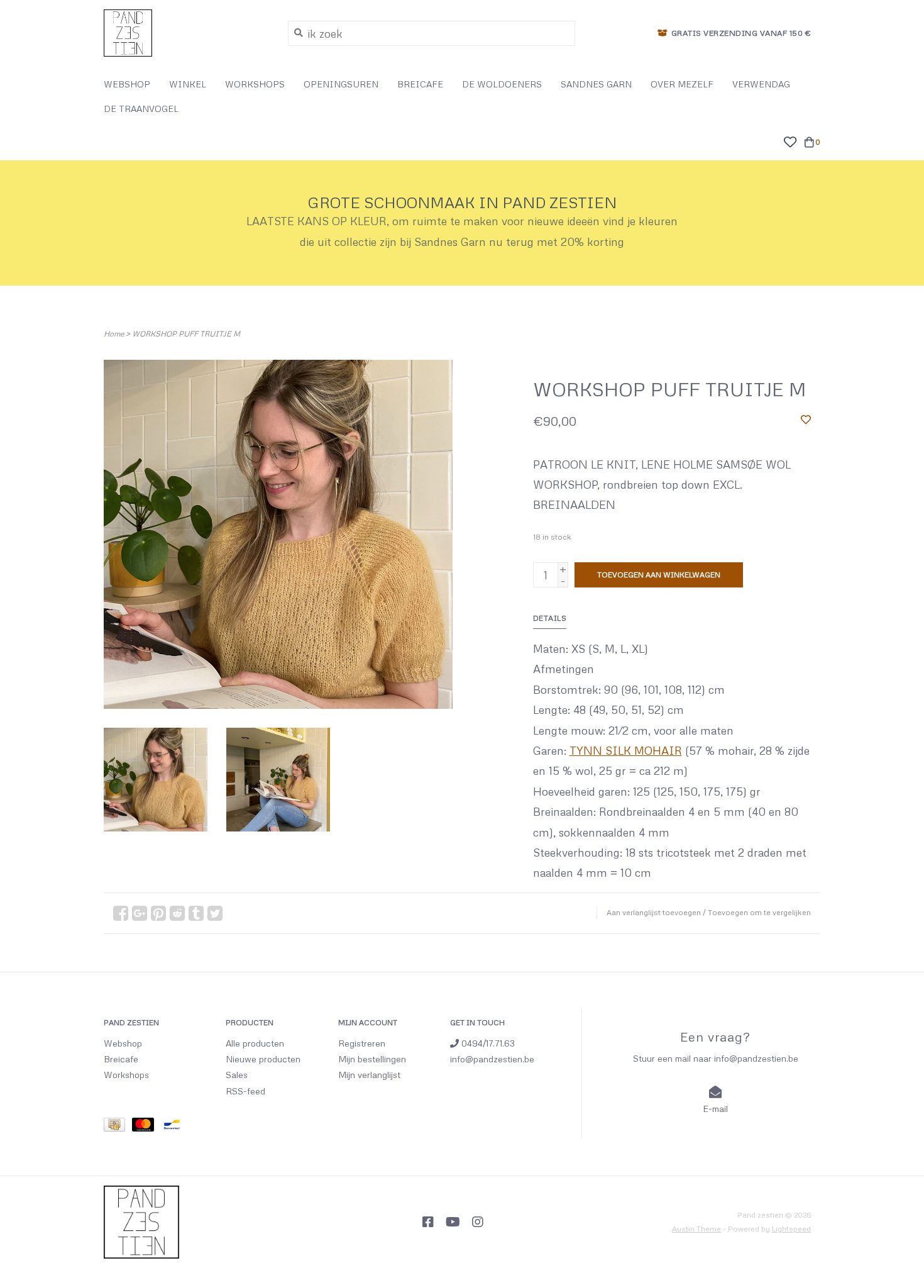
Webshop (123, 1043)
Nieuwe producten (263, 1059)
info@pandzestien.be (492, 1059)
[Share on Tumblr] (196, 913)
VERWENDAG (761, 84)
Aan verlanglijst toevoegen (654, 912)
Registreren (361, 1043)
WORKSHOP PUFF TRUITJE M (186, 333)
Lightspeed (791, 1228)
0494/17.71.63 (487, 1043)
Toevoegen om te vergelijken (759, 912)
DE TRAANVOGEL (141, 108)
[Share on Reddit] (177, 913)
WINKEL (187, 84)
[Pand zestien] (186, 33)
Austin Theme (696, 1228)
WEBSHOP (127, 84)
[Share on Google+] (139, 913)
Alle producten (255, 1043)
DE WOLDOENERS (502, 84)
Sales (237, 1074)
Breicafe (121, 1059)
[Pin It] (158, 913)
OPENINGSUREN (341, 84)
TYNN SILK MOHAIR (625, 750)
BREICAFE (420, 84)
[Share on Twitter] (215, 913)
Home (114, 333)
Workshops (126, 1074)
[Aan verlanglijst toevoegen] (806, 419)
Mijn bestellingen (372, 1059)
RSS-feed (245, 1091)
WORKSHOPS (255, 84)
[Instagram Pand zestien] (477, 1222)
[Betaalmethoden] (118, 1126)
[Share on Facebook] (120, 913)
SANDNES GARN (596, 84)
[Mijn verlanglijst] (789, 140)
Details (550, 618)
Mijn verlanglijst (369, 1074)
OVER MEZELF (682, 84)
